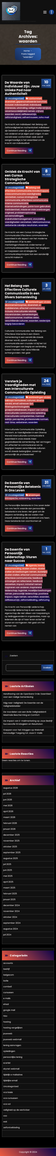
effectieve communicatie (34, 200)
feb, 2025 (46, 550)
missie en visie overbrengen (35, 209)
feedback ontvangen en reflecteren (24, 579)
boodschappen (40, 190)
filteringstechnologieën (17, 406)
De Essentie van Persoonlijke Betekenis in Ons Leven (23, 487)
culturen (31, 400)
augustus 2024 (10, 928)
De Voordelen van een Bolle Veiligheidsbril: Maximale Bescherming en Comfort (24, 713)
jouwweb (7, 1033)
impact (20, 584)
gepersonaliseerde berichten (31, 101)
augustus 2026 (10, 787)
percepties (18, 419)
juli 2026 (7, 793)
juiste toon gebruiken (39, 206)
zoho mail (44, 117)
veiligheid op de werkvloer (16, 1109)
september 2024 (12, 922)
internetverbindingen (16, 206)
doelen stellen (29, 568)
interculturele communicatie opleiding (25, 412)
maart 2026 (9, 817)
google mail (9, 1010)
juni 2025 (7, 870)
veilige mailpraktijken (39, 107)
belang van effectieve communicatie (22, 189)
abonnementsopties (16, 305)
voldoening (24, 498)
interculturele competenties (19, 416)
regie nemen (20, 596)
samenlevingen (30, 314)
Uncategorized (16, 98)
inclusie (9, 311)
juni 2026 (7, 799)
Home (27, 50)
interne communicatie (16, 203)
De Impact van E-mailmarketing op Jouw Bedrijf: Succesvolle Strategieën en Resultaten (28, 722)
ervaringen (34, 495)
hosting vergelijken (12, 1027)
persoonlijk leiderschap (25, 593)
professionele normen (36, 419)
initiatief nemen (33, 584)
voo (5, 1115)
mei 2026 (8, 805)
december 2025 (11, 834)
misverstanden (13, 314)
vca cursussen (10, 1098)
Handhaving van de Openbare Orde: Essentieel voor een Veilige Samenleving (27, 695)
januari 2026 (9, 829)
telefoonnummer (41, 222)
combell (7, 986)
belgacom (8, 974)
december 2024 (11, 905)
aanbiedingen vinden (40, 301)
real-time (10, 422)
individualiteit (21, 104)
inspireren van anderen (17, 587)
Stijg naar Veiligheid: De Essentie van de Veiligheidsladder (23, 704)
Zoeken (14, 655)
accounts (8, 963)
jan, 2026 (46, 286)
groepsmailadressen (16, 409)
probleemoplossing (25, 212)
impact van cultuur (38, 409)
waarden (9, 114)
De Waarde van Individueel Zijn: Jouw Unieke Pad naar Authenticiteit (22, 88)
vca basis (8, 1092)
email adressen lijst (23, 403)
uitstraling (22, 107)
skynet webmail (11, 1068)
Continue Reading (20, 150)
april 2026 (8, 811)
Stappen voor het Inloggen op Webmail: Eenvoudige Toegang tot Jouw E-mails (23, 731)
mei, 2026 (46, 83)
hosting (7, 1021)
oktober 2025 (10, 846)
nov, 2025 (46, 382)
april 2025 (8, 881)
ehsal (6, 1004)
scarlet (7, 1062)
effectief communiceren (33, 574)
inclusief (9, 104)
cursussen (8, 992)
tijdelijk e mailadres (13, 1074)
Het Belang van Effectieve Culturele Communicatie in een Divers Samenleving (22, 291)
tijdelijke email (10, 1080)
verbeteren (21, 422)
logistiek (22, 590)
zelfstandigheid (13, 117)
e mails (6, 998)
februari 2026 (10, 823)
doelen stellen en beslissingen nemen (25, 570)
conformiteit (35, 98)
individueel (35, 104)
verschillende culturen (16, 320)
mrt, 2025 (46, 483)
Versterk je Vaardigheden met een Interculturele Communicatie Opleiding (25, 387)
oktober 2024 (10, 917)
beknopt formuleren (15, 400)
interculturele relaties (25, 311)
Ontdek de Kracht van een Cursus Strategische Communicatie (22, 177)
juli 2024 (7, 934)
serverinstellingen (14, 215)
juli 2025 (7, 864)
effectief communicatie (32, 308)
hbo (5, 1015)
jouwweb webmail (12, 1039)
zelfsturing (43, 599)
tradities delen (31, 317)
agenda (33, 565)
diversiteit (10, 101)
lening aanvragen (12, 1045)
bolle (5, 980)
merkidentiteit (12, 209)
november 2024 (11, 911)
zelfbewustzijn (28, 114)
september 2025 (11, 852)
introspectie (11, 498)
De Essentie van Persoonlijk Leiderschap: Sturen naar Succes (21, 555)
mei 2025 (8, 875)
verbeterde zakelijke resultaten (21, 225)
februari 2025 (10, 893)
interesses (10, 107)
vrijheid (39, 111)
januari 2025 (9, 899)
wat (5, 1121)
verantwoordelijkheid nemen (20, 111)
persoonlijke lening (12, 1057)
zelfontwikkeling (29, 599)
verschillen (33, 596)
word (17, 114)
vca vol (7, 1104)
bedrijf (41, 565)
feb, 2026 (46, 172)
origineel (9, 212)
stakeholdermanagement (18, 218)
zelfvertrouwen (30, 117)
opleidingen (9, 1051)
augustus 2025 (10, 858)
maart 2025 (9, 887)
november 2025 (11, 840)
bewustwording (13, 568)
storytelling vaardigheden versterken (25, 220)
